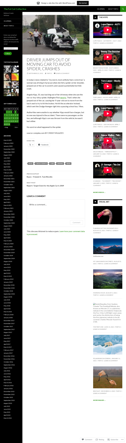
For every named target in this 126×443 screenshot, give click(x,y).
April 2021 (7, 202)
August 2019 (8, 261)
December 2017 (9, 320)
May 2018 (7, 306)
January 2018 (8, 317)
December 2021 (9, 179)
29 (7, 124)
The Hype (103, 17)
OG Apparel (101, 9)
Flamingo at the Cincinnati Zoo (105, 228)
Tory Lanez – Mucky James (103, 97)
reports (63, 97)
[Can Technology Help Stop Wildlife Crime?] (15, 92)
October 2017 (8, 326)
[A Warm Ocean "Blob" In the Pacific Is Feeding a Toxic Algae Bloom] (15, 77)
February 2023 (8, 143)
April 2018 (7, 309)
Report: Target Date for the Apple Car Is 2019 (45, 184)
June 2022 (7, 161)
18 (13, 118)
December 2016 (9, 356)
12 (15, 115)
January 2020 (8, 247)
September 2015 (9, 400)
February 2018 (8, 315)
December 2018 (9, 285)
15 (7, 118)
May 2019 (7, 270)
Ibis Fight (96, 391)
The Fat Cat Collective (15, 9)
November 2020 (9, 217)
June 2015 (7, 409)
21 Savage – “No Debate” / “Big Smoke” (107, 181)
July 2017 (7, 335)
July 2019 (7, 264)
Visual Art (104, 202)
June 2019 (7, 267)
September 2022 (9, 152)
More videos (99, 192)
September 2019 (9, 258)
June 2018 (7, 303)
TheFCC (49, 73)
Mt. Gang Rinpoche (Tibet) (103, 261)
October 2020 (8, 220)
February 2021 (8, 208)
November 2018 (9, 288)
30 (9, 124)
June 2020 (7, 232)
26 (15, 121)
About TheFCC (113, 9)
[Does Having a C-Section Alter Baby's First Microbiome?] (7, 84)
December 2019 (9, 250)
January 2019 (8, 282)
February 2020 (8, 244)
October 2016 (8, 362)
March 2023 (8, 140)
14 (5, 118)
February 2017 (8, 350)
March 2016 (8, 383)
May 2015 (7, 412)
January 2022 (8, 176)
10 (11, 115)
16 (9, 118)
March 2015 (8, 418)
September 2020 (9, 223)
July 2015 (7, 406)
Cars (52, 163)
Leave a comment (62, 73)
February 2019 (8, 279)
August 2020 (8, 226)
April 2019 (7, 273)
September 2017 (9, 329)
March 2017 (8, 347)
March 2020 (8, 241)
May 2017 (7, 341)
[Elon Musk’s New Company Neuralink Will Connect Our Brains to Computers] (7, 77)
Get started (83, 3)
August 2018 (8, 297)
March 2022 (8, 170)
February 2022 (8, 173)
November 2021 (9, 182)
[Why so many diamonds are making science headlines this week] (15, 69)
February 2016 (8, 385)
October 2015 (8, 397)
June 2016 (7, 374)
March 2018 (8, 312)
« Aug (6, 127)
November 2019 (9, 252)
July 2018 (7, 300)
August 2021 (8, 190)
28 (5, 124)
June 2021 (7, 196)
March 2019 (8, 276)
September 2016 (9, 365)
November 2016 (9, 359)
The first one (98, 327)
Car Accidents (41, 163)
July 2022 (7, 158)
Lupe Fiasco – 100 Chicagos (103, 124)
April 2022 (7, 167)
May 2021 (7, 199)
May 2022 (7, 164)
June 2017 (7, 338)
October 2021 (8, 184)
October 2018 (8, 291)
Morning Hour (99, 293)
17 (11, 118)
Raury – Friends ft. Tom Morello (39, 175)
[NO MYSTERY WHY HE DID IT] (7, 92)
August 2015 (8, 403)
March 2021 (8, 205)
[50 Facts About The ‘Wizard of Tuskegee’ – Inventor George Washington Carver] (7, 69)
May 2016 (7, 377)
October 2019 (8, 255)
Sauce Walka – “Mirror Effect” (105, 152)
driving (60, 163)
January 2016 (8, 388)
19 (15, 118)
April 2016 (7, 380)
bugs (30, 163)
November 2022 (9, 149)
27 (17, 121)
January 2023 (8, 146)
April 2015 (7, 415)
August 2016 (8, 368)
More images (99, 400)
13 (17, 115)
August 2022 (8, 155)
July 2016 (7, 371)
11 (13, 115)
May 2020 (7, 235)
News (69, 163)
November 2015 (9, 394)
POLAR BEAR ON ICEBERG (102, 358)
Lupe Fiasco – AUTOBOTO (102, 41)
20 (17, 118)
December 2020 (9, 214)
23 (9, 121)
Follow (8, 53)
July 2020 (7, 229)
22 (7, 121)
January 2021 (8, 211)
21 (5, 121)
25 (13, 121)
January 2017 (8, 353)
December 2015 (9, 391)
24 (11, 121)
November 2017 (9, 323)
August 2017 (8, 332)
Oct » (16, 127)
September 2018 (9, 294)
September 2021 (9, 187)
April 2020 (7, 238)
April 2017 (7, 344)
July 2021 (7, 193)
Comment (76, 222)
